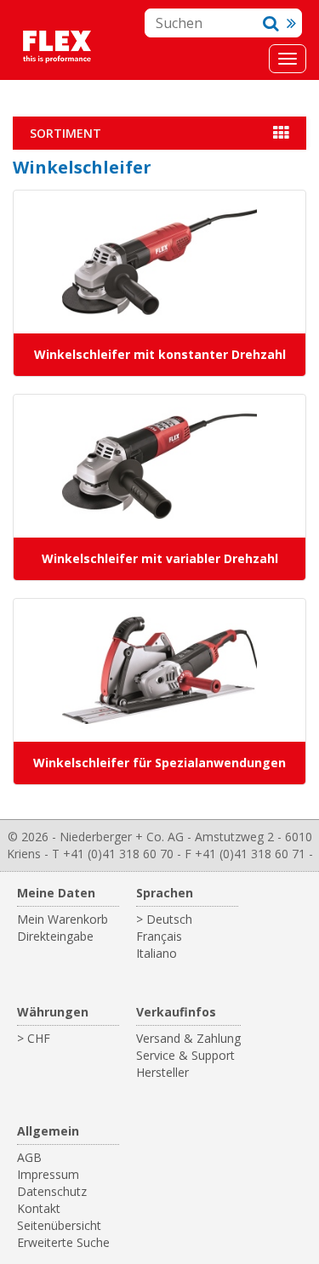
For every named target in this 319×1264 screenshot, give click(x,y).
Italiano (156, 953)
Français (159, 936)
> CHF (33, 1038)
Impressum (48, 1174)
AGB (29, 1157)
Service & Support (185, 1055)
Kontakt (38, 1208)
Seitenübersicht (59, 1225)
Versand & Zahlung (188, 1038)
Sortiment (65, 133)
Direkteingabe (55, 936)
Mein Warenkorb (62, 919)
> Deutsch (164, 919)
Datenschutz (52, 1191)
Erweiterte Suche (63, 1242)
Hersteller (162, 1072)
